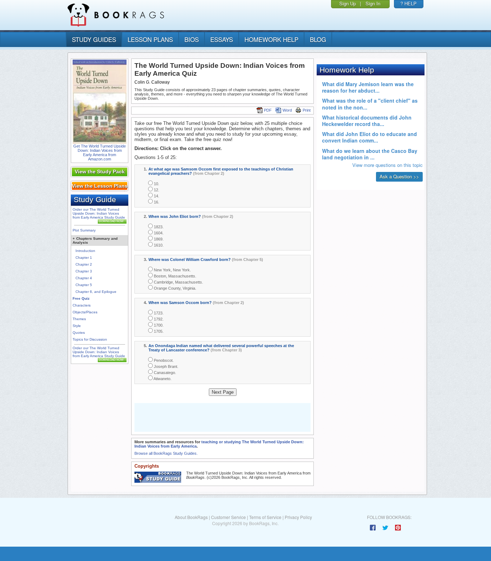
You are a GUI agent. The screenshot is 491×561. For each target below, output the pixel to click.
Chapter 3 (83, 271)
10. (156, 184)
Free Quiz (81, 298)
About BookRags (191, 517)
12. (156, 190)
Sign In (373, 3)
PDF (268, 110)
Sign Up (347, 3)
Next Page (223, 392)
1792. (158, 319)
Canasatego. (164, 372)
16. (156, 202)
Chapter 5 (83, 285)
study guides (94, 39)
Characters (82, 305)
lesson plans (150, 39)
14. (156, 196)
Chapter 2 (83, 264)
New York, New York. (172, 270)
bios (191, 39)
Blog (318, 39)
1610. (158, 245)
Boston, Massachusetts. (174, 276)
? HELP (408, 3)
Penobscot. (163, 360)
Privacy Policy (298, 517)
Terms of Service (265, 517)
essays (221, 39)
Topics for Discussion (90, 339)
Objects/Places (85, 312)
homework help (271, 39)
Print (307, 110)
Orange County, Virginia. (174, 288)
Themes (79, 319)
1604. (158, 233)
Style (77, 326)
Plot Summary (84, 230)
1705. (158, 331)
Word (287, 110)
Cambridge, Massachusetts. (178, 282)
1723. (158, 313)
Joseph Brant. (165, 366)
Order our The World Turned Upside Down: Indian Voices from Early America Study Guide (99, 213)
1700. (158, 325)
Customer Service (228, 517)
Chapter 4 (83, 278)
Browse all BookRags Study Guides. (166, 453)
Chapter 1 (83, 258)
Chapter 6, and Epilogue (95, 292)
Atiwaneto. (162, 379)
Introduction (85, 251)
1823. (158, 227)
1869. (158, 239)
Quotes (79, 333)
